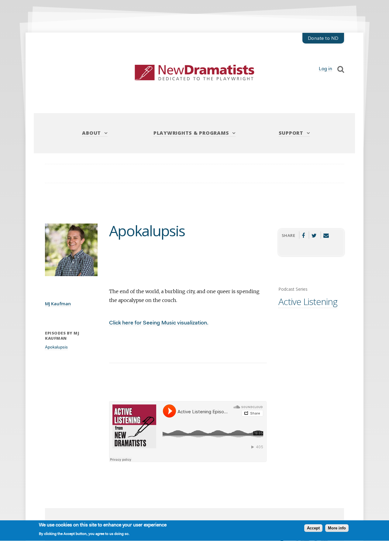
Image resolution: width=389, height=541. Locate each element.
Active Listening (307, 301)
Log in (325, 69)
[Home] (194, 72)
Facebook (303, 235)
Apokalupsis (56, 347)
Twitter (314, 235)
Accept (313, 528)
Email (326, 235)
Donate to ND (323, 38)
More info (337, 528)
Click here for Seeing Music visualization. (158, 323)
